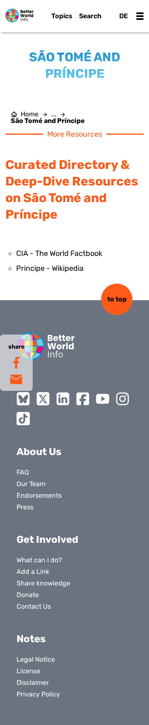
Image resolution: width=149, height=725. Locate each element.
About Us (39, 452)
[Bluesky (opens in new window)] (23, 398)
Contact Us (34, 606)
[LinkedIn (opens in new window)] (63, 398)
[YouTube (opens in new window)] (102, 398)
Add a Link (33, 572)
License (29, 671)
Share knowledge (43, 583)
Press (25, 507)
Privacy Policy (38, 694)
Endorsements (39, 495)
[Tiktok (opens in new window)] (23, 418)
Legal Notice (36, 659)
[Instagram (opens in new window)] (122, 398)
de (123, 16)
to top (117, 299)
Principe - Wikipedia (50, 268)
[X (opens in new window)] (43, 398)
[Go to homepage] (19, 15)
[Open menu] (140, 16)
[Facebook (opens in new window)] (82, 398)
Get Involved (47, 539)
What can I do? (39, 560)
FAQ (23, 472)
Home (29, 114)
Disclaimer (33, 682)
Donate (28, 595)
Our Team (31, 484)
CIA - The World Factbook (59, 253)
